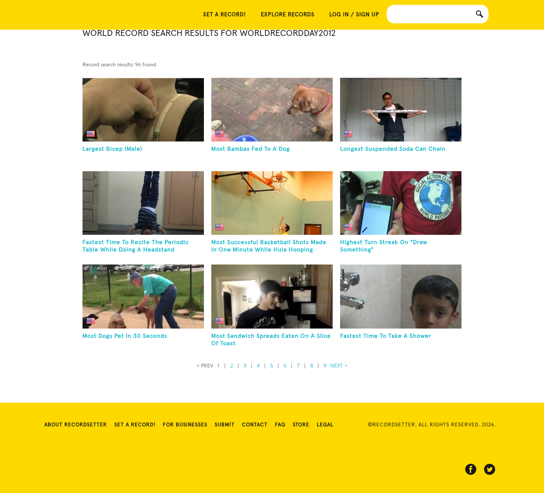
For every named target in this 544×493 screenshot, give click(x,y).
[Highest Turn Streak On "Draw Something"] (400, 203)
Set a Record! (134, 424)
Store (301, 424)
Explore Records (288, 14)
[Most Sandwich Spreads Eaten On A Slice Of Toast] (272, 296)
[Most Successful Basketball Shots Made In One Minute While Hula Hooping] (272, 203)
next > (338, 365)
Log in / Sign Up (354, 14)
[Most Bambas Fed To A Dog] (272, 109)
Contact (255, 424)
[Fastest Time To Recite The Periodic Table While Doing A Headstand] (143, 203)
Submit (225, 424)
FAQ (280, 424)
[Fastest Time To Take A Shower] (400, 296)
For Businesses (185, 424)
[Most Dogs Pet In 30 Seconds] (143, 296)
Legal (325, 424)
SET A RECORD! (224, 14)
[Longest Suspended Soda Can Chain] (400, 109)
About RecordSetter (75, 424)
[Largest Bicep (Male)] (143, 109)
